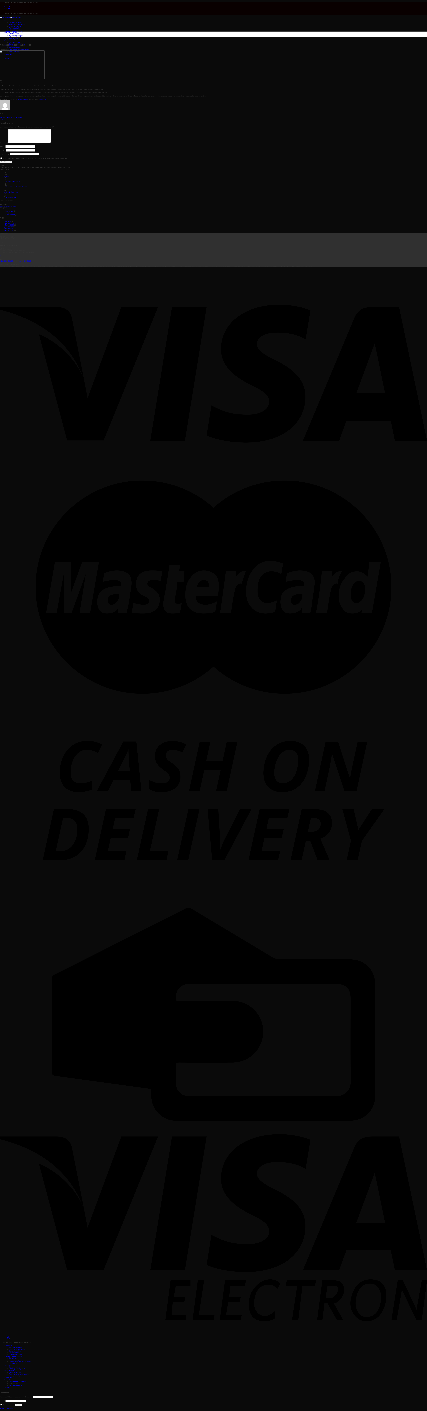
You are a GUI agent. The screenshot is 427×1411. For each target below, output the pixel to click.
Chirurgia (7, 40)
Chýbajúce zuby (14, 1376)
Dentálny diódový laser (17, 1369)
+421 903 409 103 (6, 261)
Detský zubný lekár (15, 30)
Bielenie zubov (14, 1358)
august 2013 (8, 230)
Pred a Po (8, 1377)
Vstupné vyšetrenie (15, 23)
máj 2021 (7, 221)
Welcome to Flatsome (12, 181)
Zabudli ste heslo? (6, 1408)
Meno (2, 146)
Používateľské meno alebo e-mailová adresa (16, 1397)
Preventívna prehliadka (17, 24)
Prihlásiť (18, 1405)
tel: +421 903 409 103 (14, 33)
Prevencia (8, 21)
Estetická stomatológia (13, 1356)
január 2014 (8, 227)
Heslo (2, 1401)
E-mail (2, 150)
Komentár (4, 143)
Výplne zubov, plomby (16, 35)
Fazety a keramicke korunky (19, 1374)
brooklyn (2, 206)
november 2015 (10, 223)
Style (6, 213)
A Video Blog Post (10, 197)
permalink (42, 99)
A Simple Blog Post (11, 192)
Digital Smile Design (16, 1372)
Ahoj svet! (3, 119)
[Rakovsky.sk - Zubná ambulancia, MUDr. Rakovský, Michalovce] (10, 17)
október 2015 (9, 225)
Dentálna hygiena (15, 26)
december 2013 (10, 228)
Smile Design (13, 47)
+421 (24, 261)
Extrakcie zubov (14, 42)
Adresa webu (4, 154)
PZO (25, 50)
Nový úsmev (9, 1370)
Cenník (7, 6)
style (10, 206)
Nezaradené (8, 211)
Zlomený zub (13, 39)
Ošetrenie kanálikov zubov (18, 37)
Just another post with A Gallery (11, 117)
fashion (7, 206)
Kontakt (7, 8)
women (14, 206)
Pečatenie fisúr (14, 28)
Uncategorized (3, 39)
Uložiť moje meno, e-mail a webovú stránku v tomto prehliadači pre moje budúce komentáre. (35, 158)
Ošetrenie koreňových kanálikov (20, 1361)
